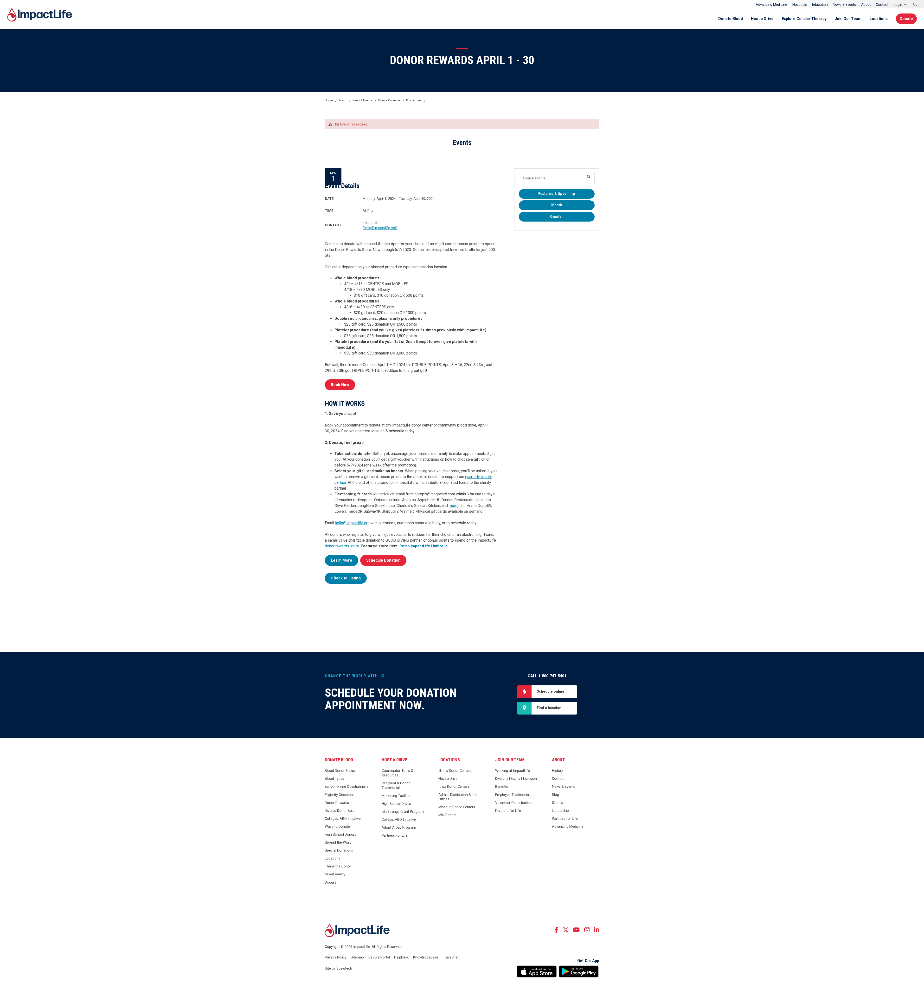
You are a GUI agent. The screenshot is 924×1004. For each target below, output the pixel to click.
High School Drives (396, 804)
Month (556, 205)
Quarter (556, 217)
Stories (557, 803)
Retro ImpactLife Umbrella (423, 546)
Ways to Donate (337, 827)
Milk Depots (447, 815)
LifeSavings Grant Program (403, 812)
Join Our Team (848, 18)
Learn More (341, 560)
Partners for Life (508, 811)
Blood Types (334, 779)
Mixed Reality (335, 874)
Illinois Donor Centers (455, 771)
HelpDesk (401, 957)
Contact (882, 5)
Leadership (560, 811)
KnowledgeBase (425, 957)
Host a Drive (762, 18)
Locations (879, 18)
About (866, 5)
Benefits (501, 787)
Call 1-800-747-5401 (547, 676)
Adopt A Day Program (399, 828)
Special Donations (339, 850)
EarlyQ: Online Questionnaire (347, 787)
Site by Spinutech (338, 968)
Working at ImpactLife (512, 771)
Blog (555, 795)
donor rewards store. (342, 546)
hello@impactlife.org (352, 523)
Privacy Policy (335, 957)
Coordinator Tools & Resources (397, 773)
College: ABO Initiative (399, 820)
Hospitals (799, 5)
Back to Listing (347, 578)
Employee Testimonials (513, 795)
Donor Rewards (337, 803)
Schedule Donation (383, 560)
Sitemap (357, 957)
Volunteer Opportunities (513, 803)
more (453, 505)
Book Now (340, 384)
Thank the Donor (338, 866)
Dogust (330, 882)
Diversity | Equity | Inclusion (516, 779)
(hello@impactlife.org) (380, 228)
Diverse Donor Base (340, 811)
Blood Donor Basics (340, 771)
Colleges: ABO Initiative (343, 819)
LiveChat (452, 957)
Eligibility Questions (339, 795)
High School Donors (340, 835)
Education (820, 5)
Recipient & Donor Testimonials (396, 785)
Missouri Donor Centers (456, 807)
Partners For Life (395, 835)
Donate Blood (730, 18)
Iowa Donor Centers (454, 787)
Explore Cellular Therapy (804, 18)
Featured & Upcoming (556, 194)
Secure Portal (379, 957)
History (557, 771)
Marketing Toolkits (396, 796)
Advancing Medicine (771, 5)
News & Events (844, 5)
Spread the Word (338, 842)
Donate (906, 18)
